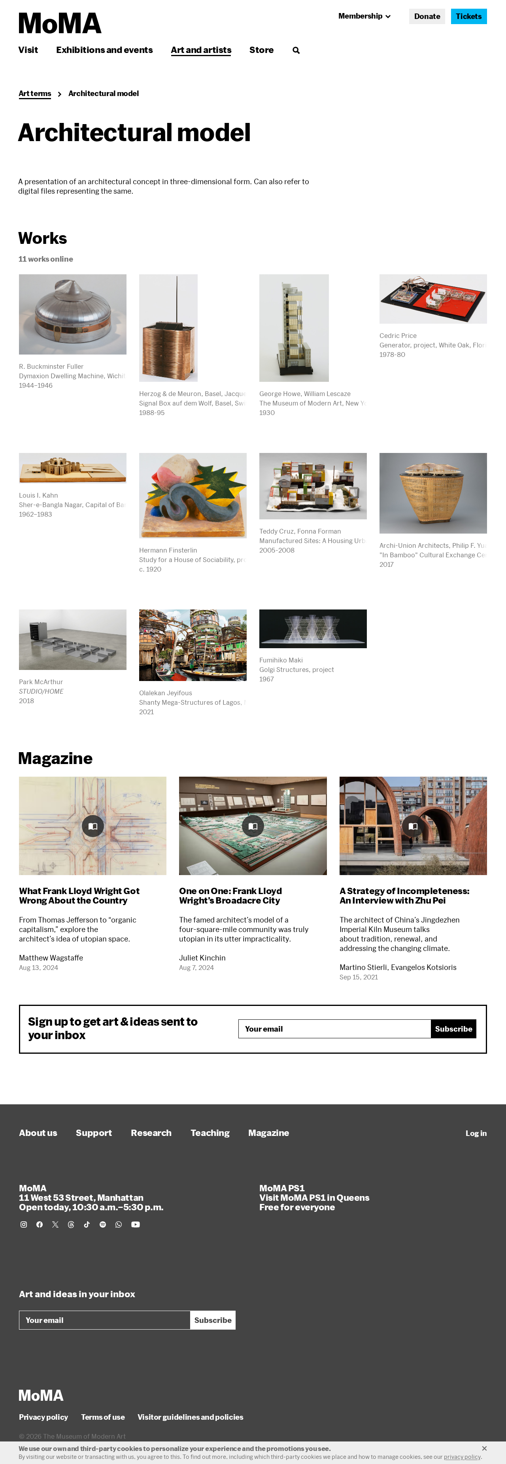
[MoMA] (41, 1395)
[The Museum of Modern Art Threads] (71, 1224)
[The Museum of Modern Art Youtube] (135, 1224)
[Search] (295, 49)
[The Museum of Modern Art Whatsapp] (118, 1224)
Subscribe (453, 1028)
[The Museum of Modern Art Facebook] (39, 1224)
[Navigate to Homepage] (60, 23)
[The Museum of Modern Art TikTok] (87, 1224)
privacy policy (462, 1456)
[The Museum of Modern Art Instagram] (24, 1224)
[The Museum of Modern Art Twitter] (55, 1224)
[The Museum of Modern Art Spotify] (103, 1224)
